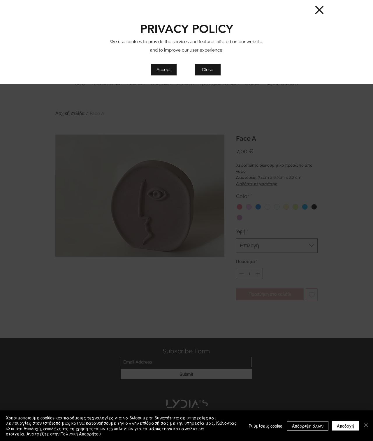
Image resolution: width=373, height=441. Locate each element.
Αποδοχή (345, 426)
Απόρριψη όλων (307, 426)
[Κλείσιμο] (366, 425)
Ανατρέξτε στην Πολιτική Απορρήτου (64, 434)
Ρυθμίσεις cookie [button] (265, 426)
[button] (319, 10)
